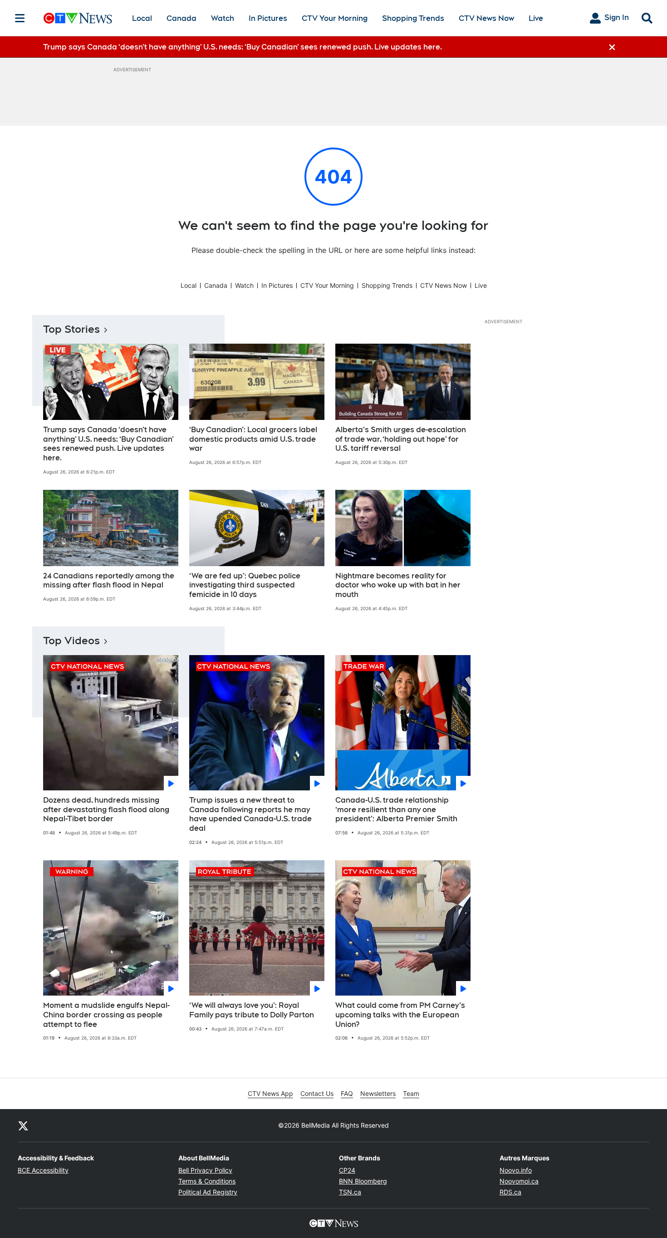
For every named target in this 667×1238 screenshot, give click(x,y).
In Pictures (268, 18)
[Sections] (20, 18)
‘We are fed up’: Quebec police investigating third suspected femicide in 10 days (244, 585)
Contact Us (317, 1093)
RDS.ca (510, 1192)
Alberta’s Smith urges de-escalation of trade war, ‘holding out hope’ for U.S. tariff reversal (400, 439)
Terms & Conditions (206, 1181)
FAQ (347, 1093)
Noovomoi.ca (519, 1181)
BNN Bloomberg (363, 1181)
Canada (181, 18)
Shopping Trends (413, 18)
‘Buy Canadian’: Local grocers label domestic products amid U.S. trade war (253, 439)
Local (142, 18)
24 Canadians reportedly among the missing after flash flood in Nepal (108, 581)
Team (411, 1093)
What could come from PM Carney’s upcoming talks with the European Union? (400, 1015)
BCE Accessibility (43, 1170)
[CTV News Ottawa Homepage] (78, 18)
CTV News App (270, 1093)
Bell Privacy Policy (205, 1170)
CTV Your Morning (335, 18)
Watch (222, 18)
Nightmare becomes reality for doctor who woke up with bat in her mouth (398, 585)
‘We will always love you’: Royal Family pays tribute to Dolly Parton (251, 1010)
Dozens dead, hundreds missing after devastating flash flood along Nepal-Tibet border (106, 810)
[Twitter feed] (23, 1125)
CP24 (347, 1170)
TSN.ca (350, 1192)
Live (536, 18)
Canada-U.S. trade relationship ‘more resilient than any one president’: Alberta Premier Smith (396, 810)
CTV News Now (486, 18)
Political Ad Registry (207, 1192)
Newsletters (378, 1093)
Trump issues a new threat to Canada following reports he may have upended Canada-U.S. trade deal (250, 814)
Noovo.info (516, 1170)
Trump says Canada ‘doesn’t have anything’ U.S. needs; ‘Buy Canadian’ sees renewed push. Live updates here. (108, 443)
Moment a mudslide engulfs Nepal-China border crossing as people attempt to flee (106, 1015)
